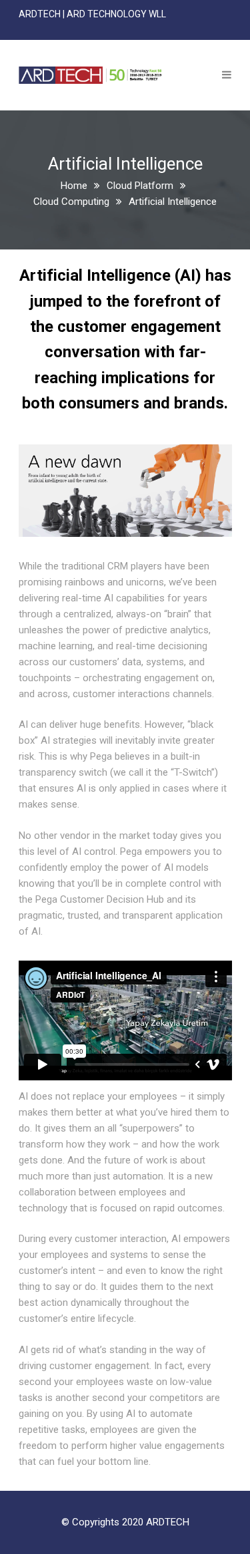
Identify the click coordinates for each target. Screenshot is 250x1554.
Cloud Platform (140, 186)
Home (74, 186)
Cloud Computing (71, 202)
